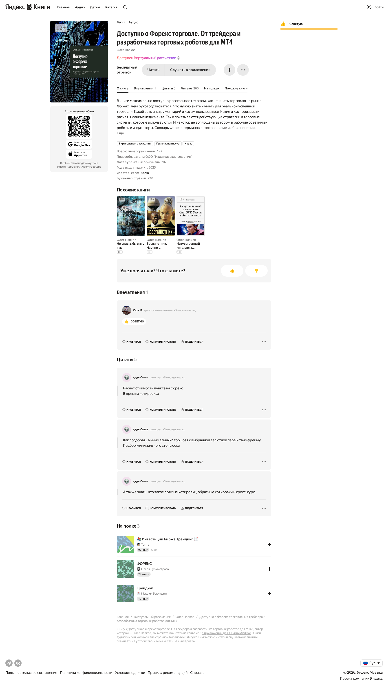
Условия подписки (130, 672)
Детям (95, 7)
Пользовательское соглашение (31, 672)
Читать (153, 70)
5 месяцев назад (185, 310)
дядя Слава (140, 377)
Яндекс (376, 678)
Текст (121, 22)
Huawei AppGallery (68, 166)
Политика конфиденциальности (86, 672)
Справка (197, 672)
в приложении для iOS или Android (226, 633)
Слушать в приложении (190, 70)
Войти (379, 7)
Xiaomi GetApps (91, 166)
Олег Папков (126, 50)
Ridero (144, 173)
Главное (63, 7)
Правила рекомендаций (167, 672)
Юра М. (138, 310)
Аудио (80, 7)
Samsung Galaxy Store (84, 163)
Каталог (111, 7)
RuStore (65, 163)
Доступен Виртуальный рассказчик (146, 58)
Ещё (120, 133)
